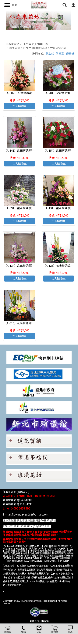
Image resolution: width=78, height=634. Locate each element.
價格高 (60, 53)
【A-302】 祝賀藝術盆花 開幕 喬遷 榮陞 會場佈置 (34, 93)
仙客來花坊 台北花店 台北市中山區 (27, 44)
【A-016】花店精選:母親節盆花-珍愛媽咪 (30, 323)
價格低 (70, 53)
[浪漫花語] (39, 475)
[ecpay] (39, 357)
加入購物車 (19, 106)
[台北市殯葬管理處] (39, 407)
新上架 (50, 53)
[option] (39, 20)
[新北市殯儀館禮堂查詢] (39, 424)
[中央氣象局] (39, 374)
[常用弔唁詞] (39, 458)
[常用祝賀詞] (39, 441)
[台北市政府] (39, 390)
